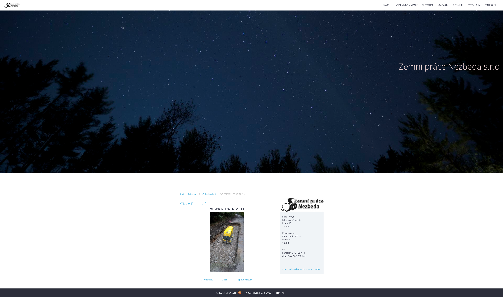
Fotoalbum (474, 5)
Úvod (386, 5)
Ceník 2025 (490, 5)
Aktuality (458, 5)
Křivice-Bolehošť (209, 194)
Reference (427, 5)
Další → (225, 279)
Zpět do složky (245, 279)
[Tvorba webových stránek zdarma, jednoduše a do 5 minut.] (239, 292)
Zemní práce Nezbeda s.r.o (449, 66)
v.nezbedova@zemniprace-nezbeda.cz (301, 269)
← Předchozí (207, 279)
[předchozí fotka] (184, 242)
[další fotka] (269, 242)
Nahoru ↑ (281, 292)
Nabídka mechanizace (406, 5)
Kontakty (443, 5)
